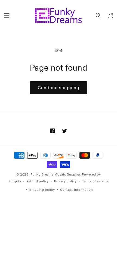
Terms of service (95, 181)
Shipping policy (42, 190)
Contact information (76, 190)
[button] (7, 16)
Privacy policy (65, 181)
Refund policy (37, 181)
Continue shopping (58, 87)
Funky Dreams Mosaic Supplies (55, 174)
